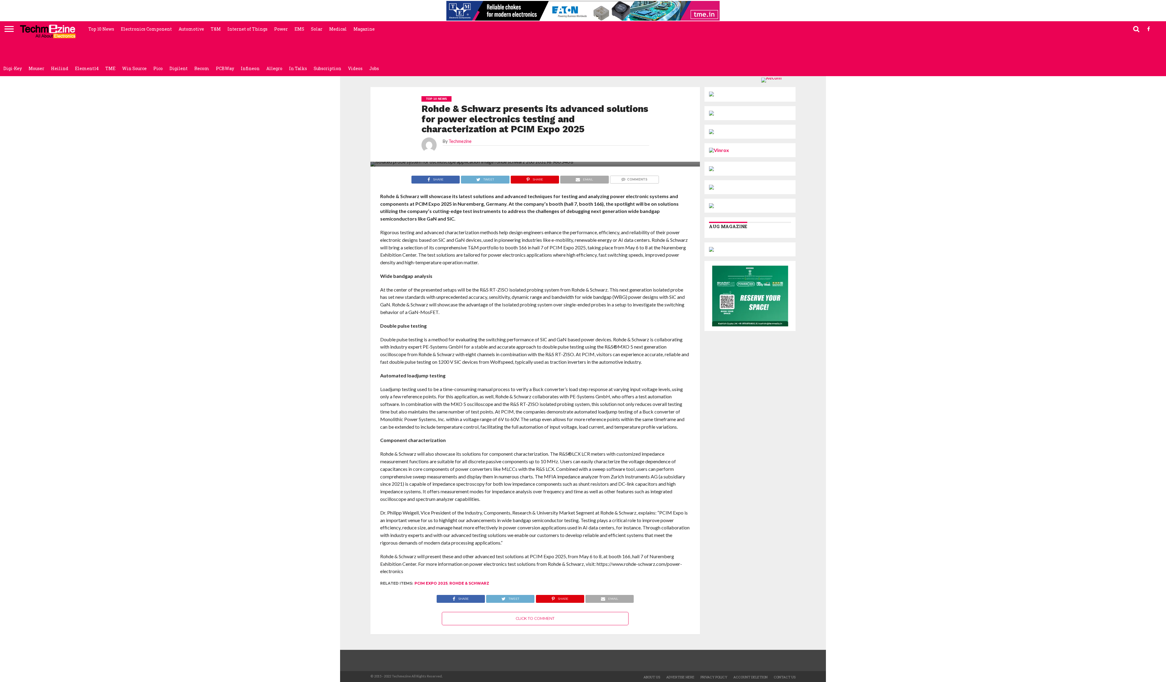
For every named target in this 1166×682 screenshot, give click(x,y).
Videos (355, 68)
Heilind (59, 68)
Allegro (274, 68)
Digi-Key (12, 68)
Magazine (364, 29)
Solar (316, 29)
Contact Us (785, 677)
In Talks (298, 68)
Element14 (87, 68)
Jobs (374, 68)
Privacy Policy (714, 677)
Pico (158, 68)
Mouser (36, 68)
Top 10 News (101, 29)
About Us (651, 677)
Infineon (250, 68)
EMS (299, 29)
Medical (338, 29)
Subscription (327, 68)
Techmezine (460, 141)
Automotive (191, 29)
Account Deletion (750, 677)
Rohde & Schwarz (469, 583)
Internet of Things (247, 29)
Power (281, 29)
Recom (201, 68)
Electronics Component (146, 29)
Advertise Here (680, 677)
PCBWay (225, 68)
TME (110, 68)
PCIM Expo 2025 (431, 583)
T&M (216, 29)
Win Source (134, 68)
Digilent (178, 68)
